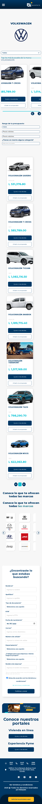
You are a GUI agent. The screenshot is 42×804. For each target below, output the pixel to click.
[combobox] (21, 143)
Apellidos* (9, 594)
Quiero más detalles (20, 191)
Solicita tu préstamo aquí (21, 799)
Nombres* (9, 586)
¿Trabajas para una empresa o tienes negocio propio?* (20, 654)
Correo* (9, 628)
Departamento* (11, 645)
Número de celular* (13, 636)
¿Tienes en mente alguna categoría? (18, 140)
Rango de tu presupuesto (13, 124)
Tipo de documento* (13, 603)
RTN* (7, 611)
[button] (3, 532)
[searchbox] (21, 144)
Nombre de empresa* (14, 664)
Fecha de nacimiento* (14, 620)
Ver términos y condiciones (21, 685)
